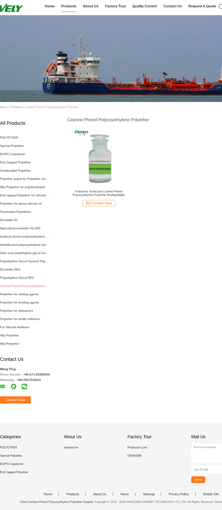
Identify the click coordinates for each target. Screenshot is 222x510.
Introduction (71, 447)
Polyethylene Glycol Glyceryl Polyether (24, 261)
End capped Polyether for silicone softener (24, 195)
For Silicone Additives (14, 327)
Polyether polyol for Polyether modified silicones (24, 178)
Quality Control (144, 6)
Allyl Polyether (9, 335)
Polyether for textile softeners (20, 319)
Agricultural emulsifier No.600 (20, 228)
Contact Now (15, 400)
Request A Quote (202, 6)
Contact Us (172, 6)
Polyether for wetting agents (19, 294)
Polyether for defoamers (16, 310)
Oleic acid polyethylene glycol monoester (24, 253)
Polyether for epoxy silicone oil (21, 203)
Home (50, 6)
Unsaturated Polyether (15, 170)
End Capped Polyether (15, 162)
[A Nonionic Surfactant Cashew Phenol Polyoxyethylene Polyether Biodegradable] (98, 155)
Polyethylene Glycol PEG (17, 277)
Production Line (137, 447)
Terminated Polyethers (15, 211)
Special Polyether (12, 146)
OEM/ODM (134, 455)
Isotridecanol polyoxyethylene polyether (24, 244)
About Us (90, 6)
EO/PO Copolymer (12, 154)
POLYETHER (9, 137)
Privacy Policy (179, 494)
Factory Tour (115, 6)
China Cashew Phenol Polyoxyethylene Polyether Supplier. (57, 501)
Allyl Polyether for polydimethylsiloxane (24, 187)
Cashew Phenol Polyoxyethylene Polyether (52, 107)
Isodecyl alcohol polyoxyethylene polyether (24, 236)
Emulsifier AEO (10, 269)
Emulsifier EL (9, 220)
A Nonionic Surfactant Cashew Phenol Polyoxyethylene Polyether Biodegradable (99, 193)
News (125, 494)
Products (68, 6)
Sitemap (149, 494)
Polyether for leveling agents (19, 302)
